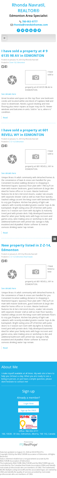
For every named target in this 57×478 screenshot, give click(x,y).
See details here (8, 94)
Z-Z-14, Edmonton (16, 141)
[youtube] (30, 30)
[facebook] (18, 30)
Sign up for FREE (28, 410)
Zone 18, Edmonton (17, 62)
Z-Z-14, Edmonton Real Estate (21, 257)
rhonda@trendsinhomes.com (31, 24)
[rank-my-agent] (39, 30)
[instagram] (35, 30)
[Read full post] (12, 80)
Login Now (28, 403)
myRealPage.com (28, 445)
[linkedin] (26, 30)
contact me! (22, 381)
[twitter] (22, 30)
